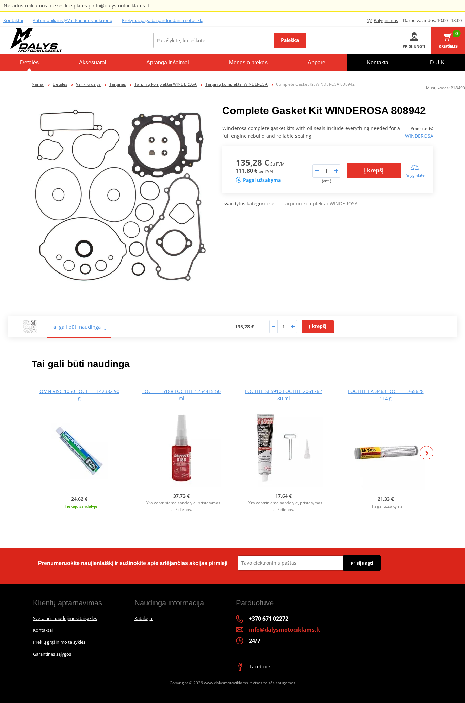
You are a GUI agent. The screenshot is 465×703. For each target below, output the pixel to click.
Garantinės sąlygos (52, 654)
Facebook (259, 666)
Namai (38, 84)
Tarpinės (117, 84)
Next (426, 452)
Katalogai (143, 618)
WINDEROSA (419, 135)
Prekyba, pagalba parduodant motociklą (162, 20)
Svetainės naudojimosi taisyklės (65, 618)
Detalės (60, 84)
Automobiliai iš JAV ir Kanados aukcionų (72, 20)
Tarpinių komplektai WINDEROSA (165, 84)
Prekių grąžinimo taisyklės (59, 642)
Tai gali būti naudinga (76, 326)
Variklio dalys (88, 84)
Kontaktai (13, 20)
